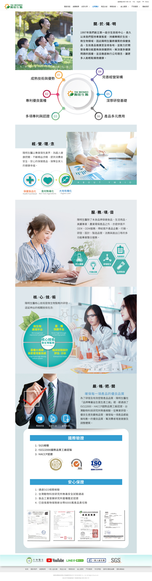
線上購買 (124, 7)
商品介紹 (104, 7)
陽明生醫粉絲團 (108, 569)
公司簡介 (95, 7)
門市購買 (135, 7)
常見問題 (98, 569)
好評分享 (84, 7)
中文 (134, 2)
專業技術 (113, 7)
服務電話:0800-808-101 (124, 2)
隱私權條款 (120, 569)
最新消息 (67, 7)
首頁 (26, 569)
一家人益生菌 (52, 569)
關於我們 (34, 569)
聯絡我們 (145, 7)
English (138, 2)
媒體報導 (76, 7)
